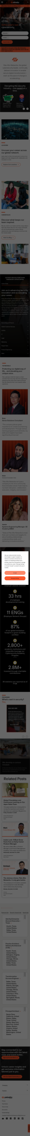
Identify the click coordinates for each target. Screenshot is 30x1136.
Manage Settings (15, 578)
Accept (15, 572)
